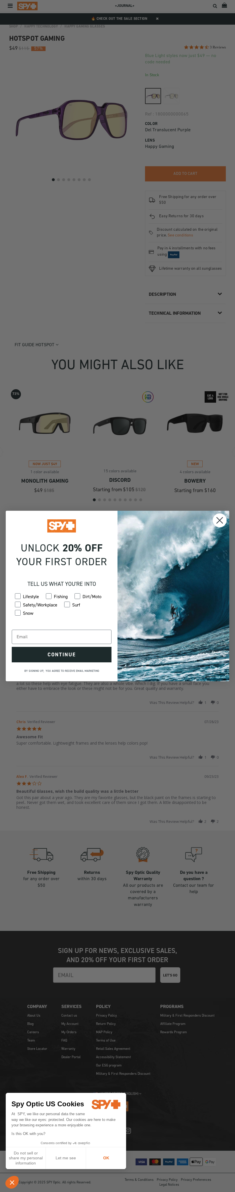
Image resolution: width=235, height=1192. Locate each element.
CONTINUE (62, 654)
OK (106, 1158)
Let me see (66, 1158)
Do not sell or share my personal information (26, 1158)
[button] (12, 1182)
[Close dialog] (219, 520)
